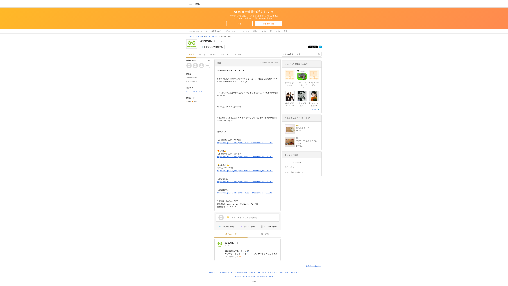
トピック (213, 54)
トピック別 (264, 234)
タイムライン (231, 234)
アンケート (237, 54)
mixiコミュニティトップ (198, 31)
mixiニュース (285, 273)
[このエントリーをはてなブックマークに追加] (320, 48)
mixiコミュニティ (264, 273)
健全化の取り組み (266, 276)
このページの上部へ (313, 266)
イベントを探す (281, 31)
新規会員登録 (268, 24)
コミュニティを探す (250, 31)
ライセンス (232, 273)
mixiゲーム (253, 273)
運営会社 (238, 276)
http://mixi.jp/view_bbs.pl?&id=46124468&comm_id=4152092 (245, 182)
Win (195, 101)
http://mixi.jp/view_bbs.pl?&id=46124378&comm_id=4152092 (245, 143)
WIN (190, 101)
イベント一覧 (267, 31)
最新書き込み (216, 31)
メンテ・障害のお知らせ (294, 172)
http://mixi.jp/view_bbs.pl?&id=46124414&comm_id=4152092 (245, 157)
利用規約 (223, 273)
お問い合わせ (242, 273)
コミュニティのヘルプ (293, 162)
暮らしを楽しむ (303, 128)
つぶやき (201, 54)
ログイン (239, 24)
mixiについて (214, 273)
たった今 (228, 246)
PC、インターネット (212, 36)
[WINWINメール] (220, 244)
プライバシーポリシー (250, 276)
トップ (191, 54)
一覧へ (314, 110)
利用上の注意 (290, 167)
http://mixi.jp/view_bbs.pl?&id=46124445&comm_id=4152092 (245, 170)
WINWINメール (232, 243)
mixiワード (295, 273)
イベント (224, 54)
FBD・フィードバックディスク (302, 85)
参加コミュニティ (232, 31)
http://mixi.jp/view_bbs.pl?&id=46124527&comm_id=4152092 (245, 193)
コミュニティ (199, 36)
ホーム (190, 36)
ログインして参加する (213, 47)
